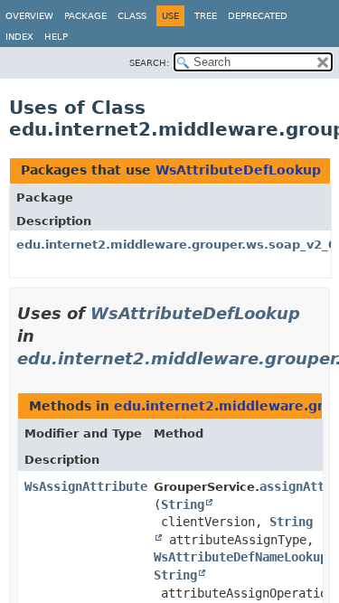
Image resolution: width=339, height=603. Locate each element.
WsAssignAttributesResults (114, 486)
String (182, 504)
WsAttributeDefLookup (238, 170)
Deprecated (257, 16)
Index (19, 37)
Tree (205, 16)
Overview (29, 16)
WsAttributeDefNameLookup (240, 557)
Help (56, 37)
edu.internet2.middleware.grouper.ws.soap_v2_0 (176, 244)
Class (132, 16)
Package (85, 16)
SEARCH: (149, 63)
